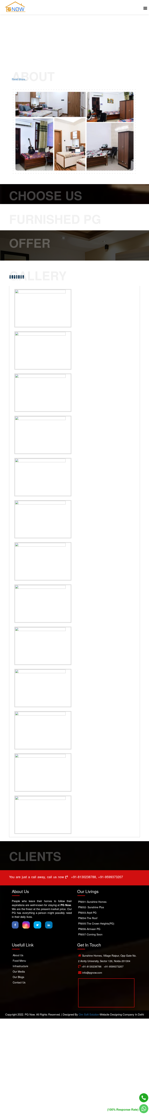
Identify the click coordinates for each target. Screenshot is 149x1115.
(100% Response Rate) (123, 1109)
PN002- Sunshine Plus (91, 907)
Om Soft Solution (89, 1014)
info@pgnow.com (92, 972)
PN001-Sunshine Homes (92, 902)
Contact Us (19, 982)
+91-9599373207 (110, 876)
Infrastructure (20, 966)
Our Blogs (18, 977)
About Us (18, 955)
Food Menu (19, 960)
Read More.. (19, 79)
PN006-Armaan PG (89, 929)
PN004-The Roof (87, 918)
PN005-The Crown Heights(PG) (96, 923)
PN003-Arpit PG (87, 912)
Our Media (19, 971)
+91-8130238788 (83, 876)
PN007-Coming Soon (90, 934)
